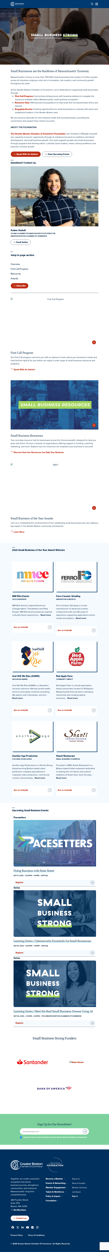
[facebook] (12, 1227)
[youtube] (27, 1227)
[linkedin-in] (22, 1227)
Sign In (75, 1196)
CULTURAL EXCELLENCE (22, 759)
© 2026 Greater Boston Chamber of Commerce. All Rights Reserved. (40, 1243)
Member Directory (79, 1187)
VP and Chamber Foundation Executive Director (33, 233)
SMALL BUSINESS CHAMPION (68, 759)
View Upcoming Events (58, 154)
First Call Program (19, 269)
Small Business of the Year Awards (32, 518)
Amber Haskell (18, 230)
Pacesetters (20, 817)
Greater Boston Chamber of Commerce (29, 236)
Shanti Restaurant (65, 756)
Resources (16, 274)
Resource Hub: (22, 102)
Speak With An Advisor (27, 154)
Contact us (21, 1218)
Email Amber (22, 242)
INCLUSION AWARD (20, 679)
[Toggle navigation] (95, 3)
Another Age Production (25, 756)
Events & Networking (56, 1183)
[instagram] (37, 1227)
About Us (76, 1178)
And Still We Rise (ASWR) (25, 676)
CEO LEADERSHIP (19, 599)
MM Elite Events (20, 596)
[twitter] (17, 1227)
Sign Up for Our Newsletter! (54, 1124)
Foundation (51, 1201)
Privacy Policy (17, 1235)
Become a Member (54, 1179)
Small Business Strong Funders (54, 1038)
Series (17, 888)
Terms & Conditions (36, 1235)
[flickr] (32, 1227)
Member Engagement (56, 1187)
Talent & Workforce (55, 1192)
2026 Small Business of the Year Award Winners (38, 550)
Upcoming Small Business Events (30, 810)
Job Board (76, 1192)
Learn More (19, 532)
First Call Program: (24, 96)
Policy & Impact (53, 1196)
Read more (46, 615)
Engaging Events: (24, 109)
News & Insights (78, 1183)
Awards (14, 278)
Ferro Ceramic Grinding (68, 596)
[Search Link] (92, 4)
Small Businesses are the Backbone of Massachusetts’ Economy (50, 71)
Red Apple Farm (64, 676)
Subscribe (21, 286)
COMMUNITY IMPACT (64, 679)
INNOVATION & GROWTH (66, 599)
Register (19, 882)
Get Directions (20, 1210)
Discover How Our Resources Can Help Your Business (39, 452)
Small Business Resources (27, 435)
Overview (15, 264)
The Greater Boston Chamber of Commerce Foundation (38, 133)
